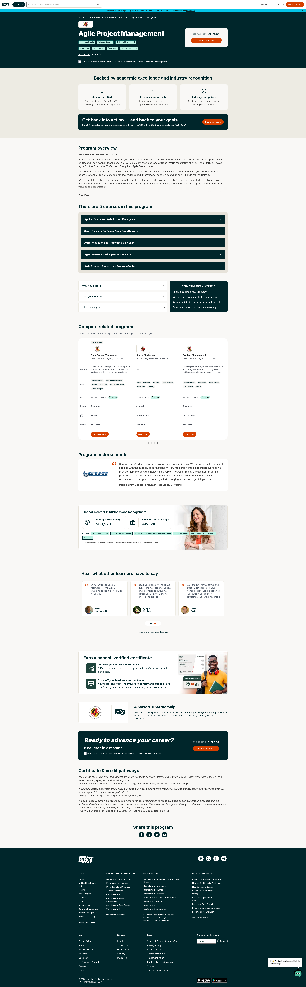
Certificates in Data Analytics (119, 905)
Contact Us (122, 945)
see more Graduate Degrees (156, 917)
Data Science (84, 905)
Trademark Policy (155, 958)
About (81, 945)
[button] (98, 4)
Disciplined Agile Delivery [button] (99, 384)
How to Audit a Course (202, 887)
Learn (17, 4)
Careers (82, 966)
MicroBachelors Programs (118, 887)
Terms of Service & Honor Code (163, 941)
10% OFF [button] (114, 397)
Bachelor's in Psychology (155, 886)
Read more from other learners (153, 632)
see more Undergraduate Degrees (158, 914)
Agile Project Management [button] (114, 380)
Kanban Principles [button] (97, 389)
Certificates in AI (113, 894)
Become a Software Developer (206, 908)
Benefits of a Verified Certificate (206, 879)
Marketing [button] (151, 387)
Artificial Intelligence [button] (143, 382)
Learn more (190, 11)
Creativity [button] (156, 382)
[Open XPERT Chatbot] (298, 972)
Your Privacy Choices (157, 970)
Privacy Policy (154, 945)
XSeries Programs (114, 891)
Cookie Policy (154, 949)
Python (81, 879)
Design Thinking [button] (214, 382)
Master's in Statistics (152, 901)
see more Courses (86, 922)
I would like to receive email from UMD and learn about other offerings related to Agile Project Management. (124, 62)
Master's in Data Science (154, 909)
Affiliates (82, 953)
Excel (80, 901)
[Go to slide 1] (151, 443)
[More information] (185, 125)
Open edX (83, 958)
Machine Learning (86, 916)
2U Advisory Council (88, 962)
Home (81, 17)
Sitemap (151, 966)
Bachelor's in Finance (153, 890)
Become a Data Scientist (203, 904)
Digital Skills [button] (141, 387)
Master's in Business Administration (159, 897)
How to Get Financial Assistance (206, 883)
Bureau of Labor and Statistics (138, 543)
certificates (94, 17)
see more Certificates (115, 914)
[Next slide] (159, 623)
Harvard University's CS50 (118, 879)
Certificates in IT (113, 909)
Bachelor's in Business (153, 893)
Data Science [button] (202, 382)
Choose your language (208, 935)
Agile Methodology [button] (97, 380)
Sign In (281, 4)
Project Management (87, 913)
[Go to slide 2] (154, 443)
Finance (82, 897)
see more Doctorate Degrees (156, 920)
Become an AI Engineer (203, 912)
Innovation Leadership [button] (117, 384)
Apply (222, 941)
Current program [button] (97, 342)
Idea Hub (121, 941)
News (81, 970)
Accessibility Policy (156, 953)
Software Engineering (88, 909)
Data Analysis (84, 893)
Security (121, 953)
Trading (81, 890)
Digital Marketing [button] (168, 382)
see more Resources (201, 917)
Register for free (295, 4)
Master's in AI (149, 905)
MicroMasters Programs (117, 883)
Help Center (123, 949)
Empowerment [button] (188, 387)
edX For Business (268, 4)
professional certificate (115, 17)
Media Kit (122, 958)
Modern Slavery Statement (160, 962)
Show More (83, 195)
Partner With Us (86, 941)
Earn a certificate (100, 434)
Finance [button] (198, 387)
